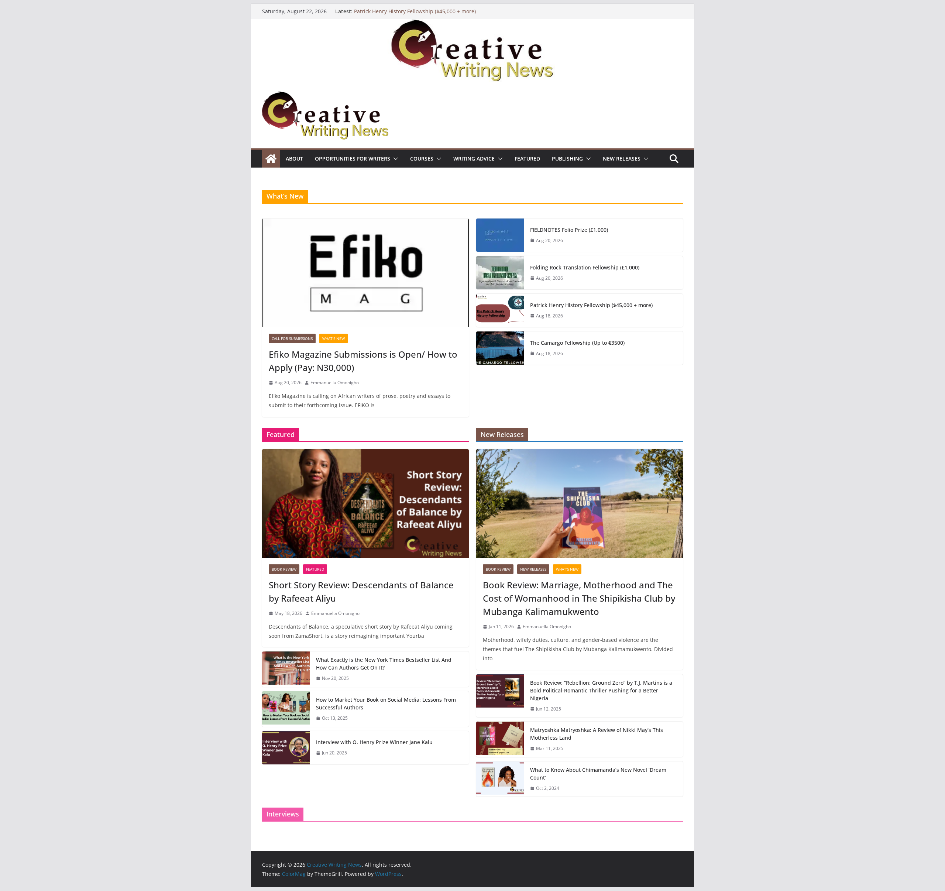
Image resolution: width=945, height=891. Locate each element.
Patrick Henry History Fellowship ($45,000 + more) (415, 11)
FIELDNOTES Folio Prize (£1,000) (569, 229)
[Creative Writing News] (472, 24)
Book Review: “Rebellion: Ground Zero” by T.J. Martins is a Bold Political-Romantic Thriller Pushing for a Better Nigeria (601, 690)
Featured (527, 158)
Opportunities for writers (352, 158)
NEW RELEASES (621, 158)
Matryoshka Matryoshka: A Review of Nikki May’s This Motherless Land (596, 733)
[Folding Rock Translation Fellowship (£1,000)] (500, 272)
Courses (421, 158)
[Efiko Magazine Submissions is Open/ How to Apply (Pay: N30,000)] (365, 273)
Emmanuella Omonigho (334, 382)
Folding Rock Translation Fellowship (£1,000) (584, 267)
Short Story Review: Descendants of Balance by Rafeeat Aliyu (361, 591)
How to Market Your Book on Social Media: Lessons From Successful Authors (386, 703)
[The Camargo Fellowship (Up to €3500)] (500, 348)
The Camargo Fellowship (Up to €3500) (577, 342)
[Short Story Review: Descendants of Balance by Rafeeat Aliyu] (365, 503)
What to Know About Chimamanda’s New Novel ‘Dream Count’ (598, 773)
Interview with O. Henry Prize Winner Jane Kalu (374, 742)
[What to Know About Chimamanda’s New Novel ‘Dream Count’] (500, 779)
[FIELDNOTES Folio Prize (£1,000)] (500, 235)
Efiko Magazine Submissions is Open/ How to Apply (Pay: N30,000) (363, 361)
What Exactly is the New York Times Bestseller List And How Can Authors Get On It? (383, 663)
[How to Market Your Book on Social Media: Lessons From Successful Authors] (286, 709)
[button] (394, 159)
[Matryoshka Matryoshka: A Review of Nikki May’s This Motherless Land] (500, 739)
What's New (333, 338)
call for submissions (292, 338)
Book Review (284, 569)
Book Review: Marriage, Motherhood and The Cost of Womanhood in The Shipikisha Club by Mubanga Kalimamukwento (579, 598)
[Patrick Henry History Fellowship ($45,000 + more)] (500, 310)
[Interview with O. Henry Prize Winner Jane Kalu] (286, 747)
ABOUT (294, 158)
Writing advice (474, 158)
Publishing (567, 158)
